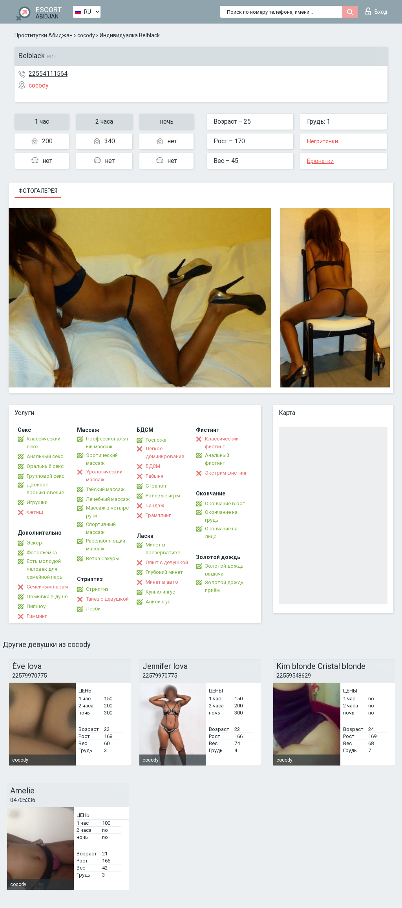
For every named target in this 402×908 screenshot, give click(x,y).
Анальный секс (45, 456)
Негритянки (322, 141)
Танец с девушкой (107, 599)
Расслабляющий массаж (105, 545)
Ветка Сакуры (102, 558)
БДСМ (153, 466)
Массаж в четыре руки (107, 512)
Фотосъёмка (42, 552)
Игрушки (37, 502)
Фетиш (35, 512)
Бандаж (155, 505)
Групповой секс (45, 476)
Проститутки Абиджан (44, 35)
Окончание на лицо (221, 532)
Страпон (156, 486)
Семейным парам (47, 587)
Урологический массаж (104, 475)
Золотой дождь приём (224, 586)
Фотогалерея (37, 191)
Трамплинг (158, 515)
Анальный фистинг (217, 459)
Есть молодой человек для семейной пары (45, 569)
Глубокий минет (164, 572)
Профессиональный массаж (107, 442)
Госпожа (156, 440)
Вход (381, 12)
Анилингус (158, 602)
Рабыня (154, 476)
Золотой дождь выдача (224, 570)
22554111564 (48, 73)
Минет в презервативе (163, 548)
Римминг (37, 616)
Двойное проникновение (45, 488)
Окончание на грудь (221, 516)
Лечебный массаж (108, 499)
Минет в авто (162, 582)
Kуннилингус (160, 592)
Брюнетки (320, 160)
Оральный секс (45, 466)
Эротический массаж (102, 459)
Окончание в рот (225, 503)
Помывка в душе (47, 596)
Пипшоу (36, 606)
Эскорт (35, 543)
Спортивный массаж (101, 528)
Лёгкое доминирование (165, 452)
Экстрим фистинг (226, 473)
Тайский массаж (105, 489)
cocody (86, 35)
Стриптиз (97, 589)
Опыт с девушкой (167, 562)
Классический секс (43, 442)
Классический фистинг (222, 442)
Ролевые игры (163, 496)
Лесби (93, 609)
